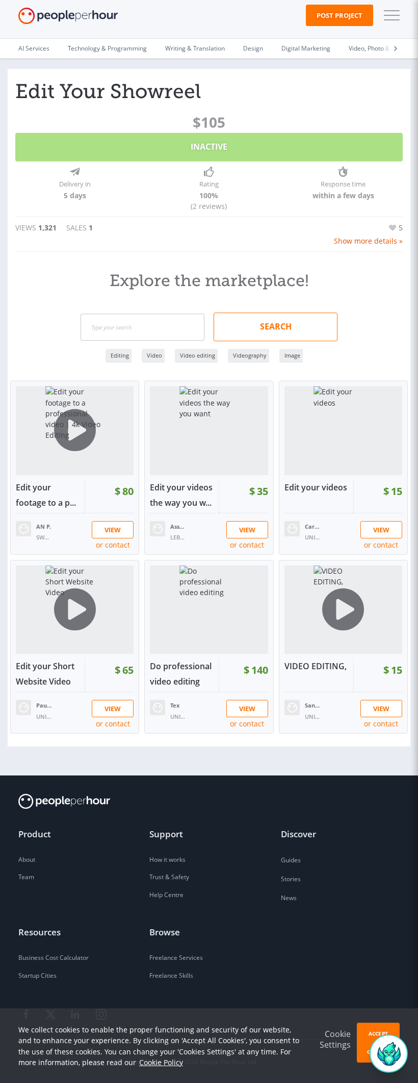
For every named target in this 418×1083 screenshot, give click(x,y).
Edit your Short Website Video (45, 674)
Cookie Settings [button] (335, 1039)
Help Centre (166, 894)
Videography (250, 355)
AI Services (33, 48)
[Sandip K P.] (292, 707)
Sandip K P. (312, 705)
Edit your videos (315, 487)
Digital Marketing (305, 48)
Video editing (197, 355)
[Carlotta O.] (292, 528)
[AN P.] (23, 528)
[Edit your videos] (343, 430)
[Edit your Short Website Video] (75, 610)
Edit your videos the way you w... (181, 495)
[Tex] (157, 707)
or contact (113, 545)
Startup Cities (37, 975)
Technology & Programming (107, 48)
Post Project (339, 15)
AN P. (43, 526)
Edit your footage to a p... (46, 495)
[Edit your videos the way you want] (209, 430)
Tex (174, 705)
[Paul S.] (23, 707)
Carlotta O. (312, 526)
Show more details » (368, 241)
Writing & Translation (195, 48)
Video (154, 355)
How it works (167, 859)
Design (253, 48)
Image (292, 355)
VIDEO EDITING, (315, 666)
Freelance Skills (171, 975)
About (26, 859)
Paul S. (43, 705)
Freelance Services (176, 957)
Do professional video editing (181, 674)
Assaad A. (178, 526)
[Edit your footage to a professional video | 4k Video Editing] (75, 430)
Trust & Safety (169, 877)
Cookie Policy (161, 1062)
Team (26, 877)
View (112, 529)
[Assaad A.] (157, 528)
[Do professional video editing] (209, 610)
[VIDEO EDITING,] (343, 610)
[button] (389, 15)
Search (276, 326)
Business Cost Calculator (53, 957)
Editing (120, 355)
